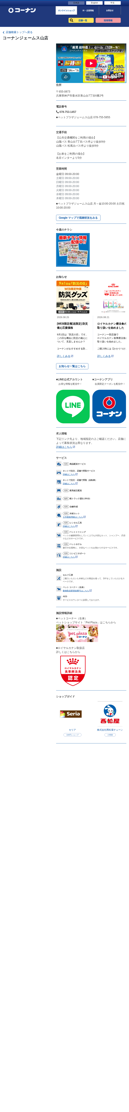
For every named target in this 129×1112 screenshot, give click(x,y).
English (94, 3)
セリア (72, 729)
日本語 (76, 3)
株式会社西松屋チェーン (110, 729)
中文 (113, 3)
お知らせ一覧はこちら (72, 366)
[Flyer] (73, 249)
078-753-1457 (67, 111)
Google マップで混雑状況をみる (78, 217)
